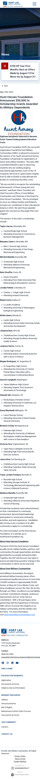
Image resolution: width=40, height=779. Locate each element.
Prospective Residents (12, 676)
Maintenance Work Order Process (16, 711)
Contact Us (6, 734)
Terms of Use (20, 759)
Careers (4, 727)
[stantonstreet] (20, 774)
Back (6, 86)
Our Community (8, 722)
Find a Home (6, 669)
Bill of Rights (6, 707)
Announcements (8, 703)
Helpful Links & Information (13, 688)
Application (6, 680)
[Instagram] (7, 663)
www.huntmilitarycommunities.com (19, 614)
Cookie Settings (20, 761)
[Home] (13, 4)
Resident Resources (10, 695)
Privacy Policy (20, 756)
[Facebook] (2, 663)
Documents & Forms (10, 684)
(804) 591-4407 (7, 654)
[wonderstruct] (20, 767)
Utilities (4, 699)
